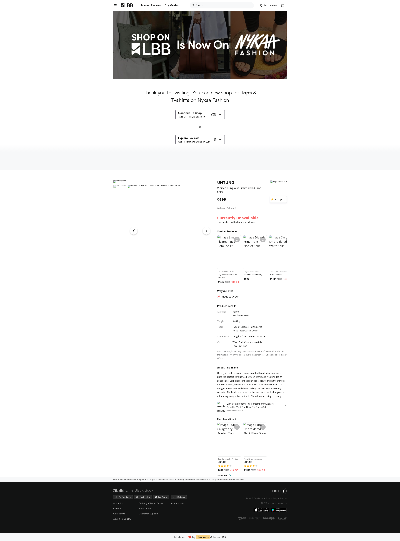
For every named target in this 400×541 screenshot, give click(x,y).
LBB (115, 479)
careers (117, 508)
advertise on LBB (122, 518)
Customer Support (148, 513)
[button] (268, 5)
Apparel (142, 479)
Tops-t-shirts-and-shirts (162, 479)
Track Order (145, 508)
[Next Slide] (206, 230)
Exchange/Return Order (151, 503)
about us (118, 503)
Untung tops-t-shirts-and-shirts (192, 479)
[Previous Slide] (134, 230)
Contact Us (119, 513)
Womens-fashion (128, 479)
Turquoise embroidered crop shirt (228, 479)
